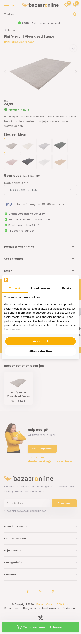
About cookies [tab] (40, 288)
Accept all (40, 341)
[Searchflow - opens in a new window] (72, 279)
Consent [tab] (14, 288)
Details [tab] (66, 288)
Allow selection (40, 351)
